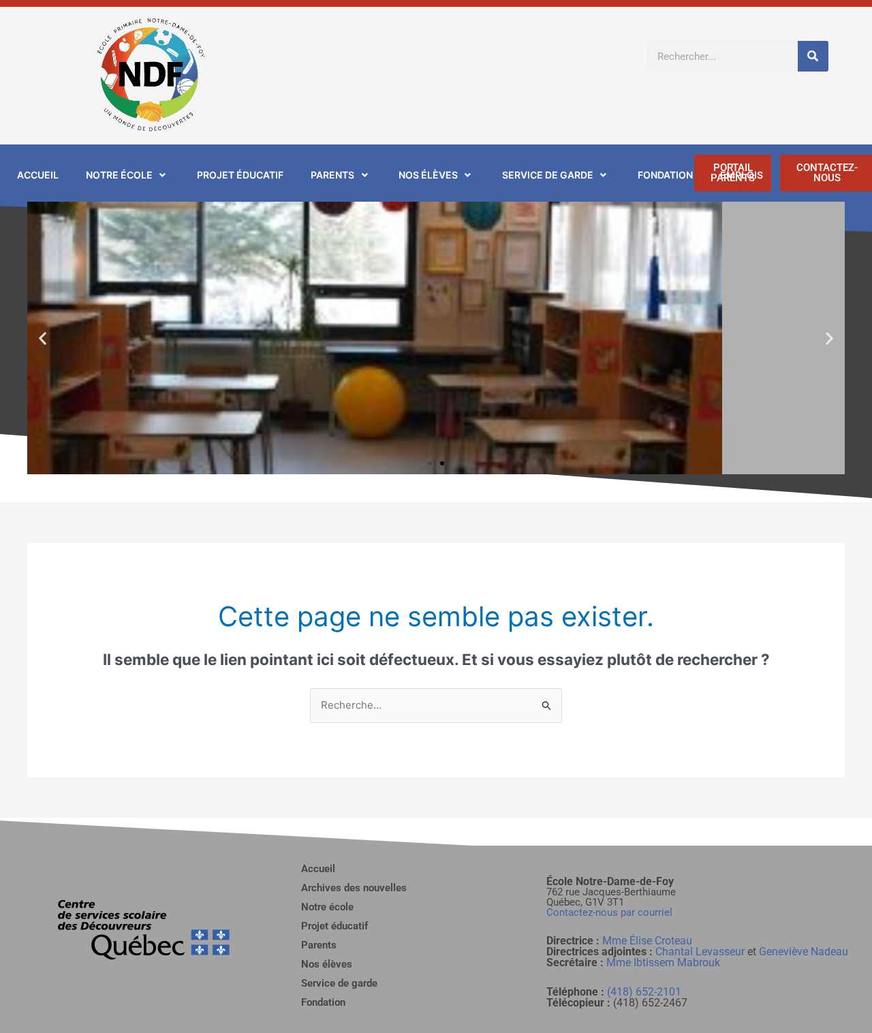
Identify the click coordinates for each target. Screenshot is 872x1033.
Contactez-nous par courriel (609, 912)
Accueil (318, 869)
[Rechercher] (813, 56)
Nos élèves (326, 964)
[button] (42, 338)
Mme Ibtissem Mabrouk (663, 962)
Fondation (323, 1002)
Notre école (327, 907)
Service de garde (339, 983)
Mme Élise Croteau (647, 940)
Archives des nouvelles (354, 888)
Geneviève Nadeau (803, 951)
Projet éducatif (334, 926)
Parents (319, 945)
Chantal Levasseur (700, 951)
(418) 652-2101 (644, 991)
